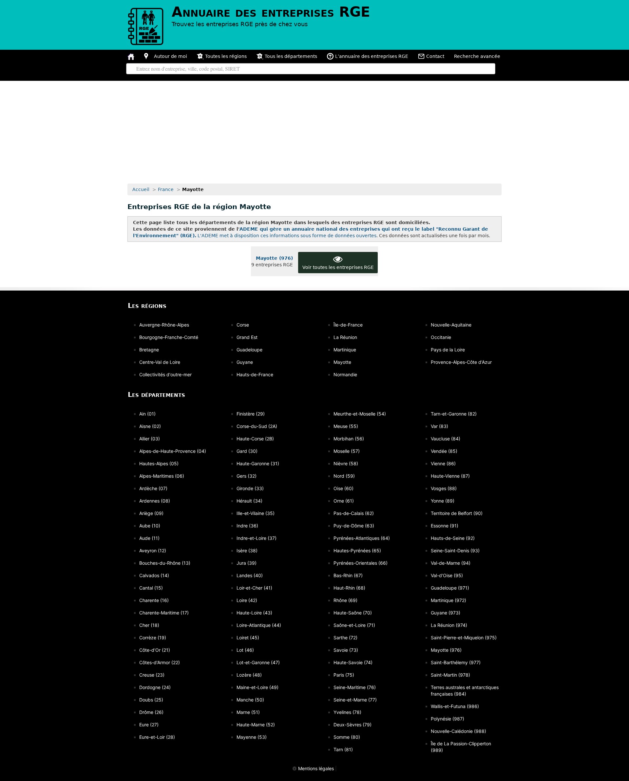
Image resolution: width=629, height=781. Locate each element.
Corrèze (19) (152, 637)
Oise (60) (343, 488)
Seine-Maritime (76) (355, 687)
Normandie (345, 374)
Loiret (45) (248, 637)
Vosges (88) (444, 488)
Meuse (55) (346, 426)
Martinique (345, 349)
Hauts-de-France (255, 374)
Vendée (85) (444, 451)
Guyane (245, 362)
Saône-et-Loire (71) (354, 625)
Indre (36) (247, 525)
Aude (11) (149, 538)
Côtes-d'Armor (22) (159, 662)
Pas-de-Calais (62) (354, 513)
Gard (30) (247, 451)
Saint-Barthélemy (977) (456, 662)
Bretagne (149, 349)
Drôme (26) (151, 712)
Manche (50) (250, 699)
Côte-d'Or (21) (154, 650)
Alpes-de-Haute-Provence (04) (172, 451)
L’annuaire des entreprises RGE (371, 56)
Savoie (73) (346, 650)
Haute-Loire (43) (254, 612)
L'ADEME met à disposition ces (233, 235)
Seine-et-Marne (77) (355, 699)
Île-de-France (348, 325)
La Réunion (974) (449, 625)
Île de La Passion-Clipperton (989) (461, 747)
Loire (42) (247, 600)
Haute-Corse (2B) (255, 438)
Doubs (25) (151, 699)
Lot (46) (245, 650)
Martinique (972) (448, 600)
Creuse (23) (151, 675)
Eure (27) (149, 724)
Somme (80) (347, 737)
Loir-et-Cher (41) (254, 588)
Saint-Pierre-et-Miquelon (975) (464, 637)
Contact (435, 56)
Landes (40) (250, 575)
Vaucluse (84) (445, 438)
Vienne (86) (443, 463)
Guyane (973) (445, 612)
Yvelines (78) (347, 712)
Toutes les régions (226, 56)
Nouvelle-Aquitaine (451, 325)
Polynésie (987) (447, 718)
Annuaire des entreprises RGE (271, 12)
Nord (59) (344, 476)
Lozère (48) (249, 675)
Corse (243, 325)
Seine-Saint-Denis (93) (455, 550)
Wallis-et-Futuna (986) (455, 706)
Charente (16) (154, 600)
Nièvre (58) (346, 463)
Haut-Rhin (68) (349, 588)
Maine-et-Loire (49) (257, 687)
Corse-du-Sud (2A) (257, 426)
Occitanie (441, 337)
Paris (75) (344, 675)
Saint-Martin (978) (450, 675)
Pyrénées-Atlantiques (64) (362, 538)
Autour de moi (170, 56)
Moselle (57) (347, 451)
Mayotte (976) (274, 258)
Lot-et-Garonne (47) (258, 662)
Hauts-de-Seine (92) (453, 538)
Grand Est (247, 337)
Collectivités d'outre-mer (165, 374)
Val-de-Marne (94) (450, 563)
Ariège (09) (151, 513)
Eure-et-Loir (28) (157, 737)
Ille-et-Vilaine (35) (256, 513)
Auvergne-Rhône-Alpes (164, 325)
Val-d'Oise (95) (447, 575)
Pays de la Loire (448, 349)
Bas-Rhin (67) (348, 575)
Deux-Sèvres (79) (353, 724)
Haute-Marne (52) (256, 724)
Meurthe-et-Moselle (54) (360, 414)
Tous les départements (291, 56)
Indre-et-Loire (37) (256, 538)
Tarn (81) (343, 749)
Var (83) (439, 426)
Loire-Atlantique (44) (259, 625)
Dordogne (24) (155, 687)
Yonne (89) (442, 501)
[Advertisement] (314, 130)
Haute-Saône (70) (353, 612)
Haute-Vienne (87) (450, 476)
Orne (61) (344, 501)
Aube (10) (149, 525)
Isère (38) (247, 550)
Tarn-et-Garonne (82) (454, 414)
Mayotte (342, 362)
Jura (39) (247, 563)
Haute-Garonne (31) (258, 463)
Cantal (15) (151, 588)
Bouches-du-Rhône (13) (164, 563)
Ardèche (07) (153, 488)
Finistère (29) (251, 414)
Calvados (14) (154, 575)
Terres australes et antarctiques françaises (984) (465, 690)
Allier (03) (149, 438)
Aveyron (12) (152, 550)
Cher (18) (149, 625)
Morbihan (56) (349, 438)
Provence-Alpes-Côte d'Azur (461, 362)
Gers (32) (247, 476)
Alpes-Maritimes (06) (161, 476)
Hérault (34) (249, 501)
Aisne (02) (150, 426)
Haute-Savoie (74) (353, 662)
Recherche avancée (477, 56)
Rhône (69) (345, 600)
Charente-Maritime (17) (164, 612)
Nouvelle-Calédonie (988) (458, 731)
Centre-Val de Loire (159, 362)
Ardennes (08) (154, 501)
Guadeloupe (249, 349)
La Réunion (345, 337)
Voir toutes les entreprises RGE (338, 267)
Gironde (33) (250, 488)
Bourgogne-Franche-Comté (168, 337)
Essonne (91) (444, 525)
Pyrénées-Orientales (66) (361, 563)
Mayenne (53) (252, 737)
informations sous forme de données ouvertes (323, 235)
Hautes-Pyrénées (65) (357, 550)
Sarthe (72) (345, 637)
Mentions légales (315, 768)
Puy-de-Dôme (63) (354, 525)
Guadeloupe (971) (450, 588)
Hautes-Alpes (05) (159, 463)
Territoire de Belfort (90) (457, 513)
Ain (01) (147, 414)
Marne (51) (248, 712)
